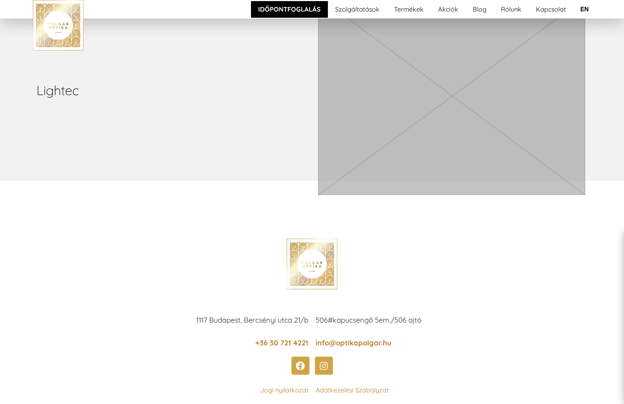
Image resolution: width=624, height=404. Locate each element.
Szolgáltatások (357, 9)
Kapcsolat (551, 9)
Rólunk (511, 9)
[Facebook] (300, 366)
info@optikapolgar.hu (353, 342)
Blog (479, 9)
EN (584, 9)
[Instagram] (324, 366)
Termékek (409, 9)
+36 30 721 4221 (281, 342)
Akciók (448, 9)
